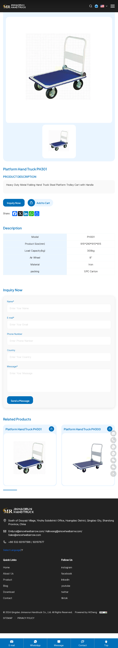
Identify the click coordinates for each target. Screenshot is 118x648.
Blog (5, 585)
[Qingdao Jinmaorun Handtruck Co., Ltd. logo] (14, 6)
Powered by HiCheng (86, 612)
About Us (8, 573)
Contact (7, 598)
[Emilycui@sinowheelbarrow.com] (113, 433)
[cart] (96, 6)
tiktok (64, 598)
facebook (66, 573)
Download (9, 592)
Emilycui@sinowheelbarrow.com (26, 531)
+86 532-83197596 (19, 542)
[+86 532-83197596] (113, 440)
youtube (65, 585)
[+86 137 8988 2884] (113, 447)
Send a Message (20, 400)
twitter (65, 592)
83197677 (38, 542)
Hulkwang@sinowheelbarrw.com (63, 531)
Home (6, 567)
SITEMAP (7, 618)
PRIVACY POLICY (26, 618)
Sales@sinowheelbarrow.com (24, 535)
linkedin (65, 579)
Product (7, 579)
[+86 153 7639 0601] (113, 453)
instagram (66, 567)
